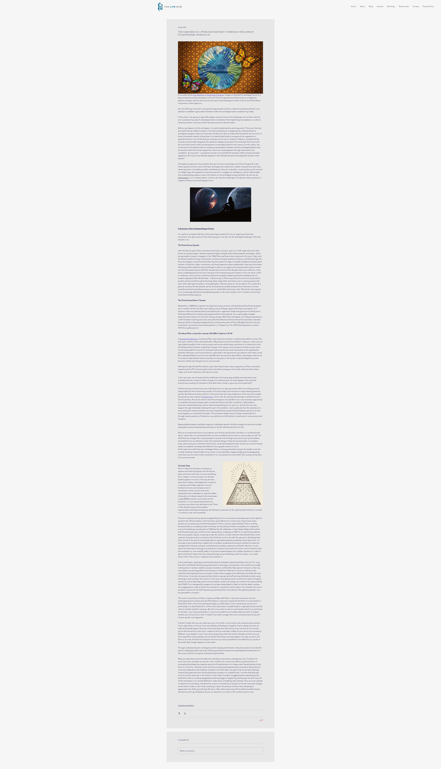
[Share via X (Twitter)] (185, 713)
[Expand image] (243, 484)
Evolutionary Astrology (186, 705)
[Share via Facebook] (179, 713)
